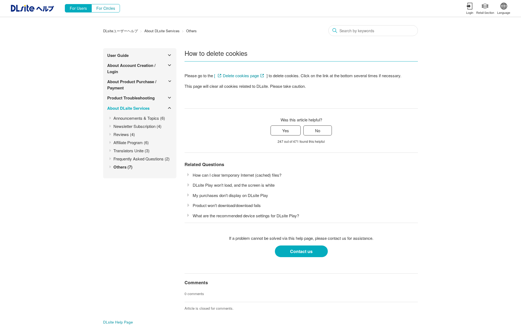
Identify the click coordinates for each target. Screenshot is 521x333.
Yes (285, 130)
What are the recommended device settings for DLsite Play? (246, 215)
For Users (78, 8)
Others (191, 30)
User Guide (118, 55)
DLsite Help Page (118, 322)
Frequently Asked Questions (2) (141, 158)
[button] (469, 8)
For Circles (105, 8)
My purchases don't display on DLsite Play (230, 195)
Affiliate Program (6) (131, 142)
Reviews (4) (124, 134)
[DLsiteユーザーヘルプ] (32, 10)
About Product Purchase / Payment (131, 85)
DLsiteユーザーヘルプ (120, 30)
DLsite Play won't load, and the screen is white (234, 185)
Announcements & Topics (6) (139, 118)
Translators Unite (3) (131, 150)
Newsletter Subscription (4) (137, 126)
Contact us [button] (301, 251)
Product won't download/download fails (227, 205)
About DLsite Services (162, 30)
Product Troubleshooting (131, 98)
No (317, 130)
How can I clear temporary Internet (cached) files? (237, 175)
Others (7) (122, 167)
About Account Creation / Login (131, 68)
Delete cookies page (241, 75)
